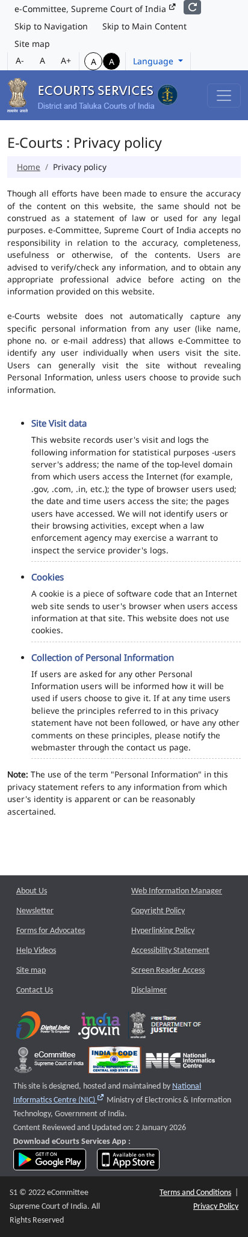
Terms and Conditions (195, 1193)
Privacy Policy (215, 1207)
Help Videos (36, 951)
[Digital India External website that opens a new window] (43, 1028)
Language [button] (154, 61)
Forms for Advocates (50, 931)
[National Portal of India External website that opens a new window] (100, 1028)
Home (28, 166)
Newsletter (35, 911)
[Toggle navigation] (224, 96)
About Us (31, 891)
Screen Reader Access (168, 970)
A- (20, 60)
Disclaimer (149, 990)
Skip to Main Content (144, 26)
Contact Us (34, 990)
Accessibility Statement (170, 951)
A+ (66, 60)
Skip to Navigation (51, 26)
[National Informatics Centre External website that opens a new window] (180, 1063)
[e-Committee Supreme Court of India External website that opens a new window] (49, 1063)
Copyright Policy (158, 911)
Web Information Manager (176, 891)
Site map (32, 43)
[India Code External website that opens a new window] (115, 1063)
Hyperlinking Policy (162, 931)
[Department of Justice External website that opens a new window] (166, 1028)
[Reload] (192, 7)
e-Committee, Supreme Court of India (91, 8)
